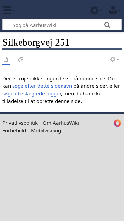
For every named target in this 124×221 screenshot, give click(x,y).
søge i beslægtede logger (31, 93)
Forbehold (14, 130)
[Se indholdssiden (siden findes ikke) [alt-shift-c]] (6, 60)
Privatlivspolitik (20, 122)
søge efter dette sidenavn (42, 86)
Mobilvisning (46, 130)
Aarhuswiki (44, 9)
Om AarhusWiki (61, 122)
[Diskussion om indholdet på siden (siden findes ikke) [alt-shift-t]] (20, 60)
